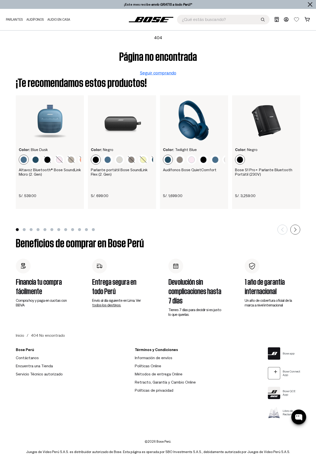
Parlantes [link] (14, 19)
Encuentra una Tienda (34, 366)
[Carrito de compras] (307, 19)
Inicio (20, 335)
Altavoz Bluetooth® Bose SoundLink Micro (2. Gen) (50, 172)
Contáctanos (27, 357)
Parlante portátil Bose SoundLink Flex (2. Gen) (119, 172)
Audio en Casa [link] (58, 19)
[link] (151, 19)
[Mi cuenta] (286, 19)
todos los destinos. (106, 305)
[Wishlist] (296, 19)
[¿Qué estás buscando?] (263, 19)
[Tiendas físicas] (277, 19)
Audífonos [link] (35, 19)
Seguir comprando (158, 72)
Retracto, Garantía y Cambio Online (165, 382)
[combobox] (223, 19)
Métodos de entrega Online (158, 374)
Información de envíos (153, 357)
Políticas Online (148, 366)
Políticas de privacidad (154, 390)
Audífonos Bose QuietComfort (190, 170)
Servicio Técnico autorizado (39, 374)
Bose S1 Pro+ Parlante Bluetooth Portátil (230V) (263, 172)
